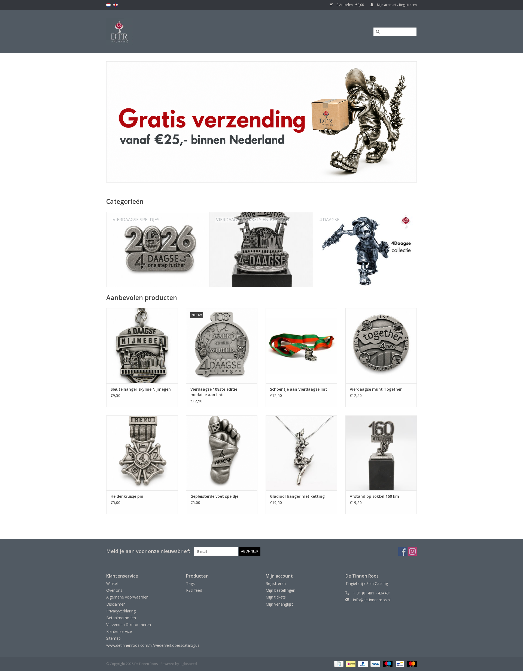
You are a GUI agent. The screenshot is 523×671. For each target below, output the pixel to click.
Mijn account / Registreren (396, 4)
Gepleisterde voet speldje (214, 496)
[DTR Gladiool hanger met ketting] (301, 452)
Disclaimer (115, 604)
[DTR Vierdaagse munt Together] (381, 345)
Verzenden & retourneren (128, 624)
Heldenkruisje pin (127, 496)
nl (108, 5)
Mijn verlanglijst (279, 604)
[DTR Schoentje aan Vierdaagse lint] (301, 345)
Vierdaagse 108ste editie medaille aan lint (213, 392)
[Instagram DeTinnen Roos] (412, 551)
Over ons (114, 590)
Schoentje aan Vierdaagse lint (298, 389)
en (115, 5)
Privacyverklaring (121, 611)
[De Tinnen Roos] (162, 31)
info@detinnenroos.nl (372, 599)
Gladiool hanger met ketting (297, 496)
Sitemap (113, 638)
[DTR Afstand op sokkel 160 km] (381, 452)
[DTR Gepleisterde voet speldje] (222, 452)
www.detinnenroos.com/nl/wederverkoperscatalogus (152, 645)
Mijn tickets (276, 597)
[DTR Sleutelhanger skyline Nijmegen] (142, 345)
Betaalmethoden (121, 617)
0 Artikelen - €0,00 (350, 4)
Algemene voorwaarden (127, 597)
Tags (190, 583)
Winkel (112, 583)
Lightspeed (188, 663)
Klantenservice (119, 631)
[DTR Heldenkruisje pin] (142, 452)
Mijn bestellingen (280, 590)
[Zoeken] (376, 32)
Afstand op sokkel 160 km (374, 496)
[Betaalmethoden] (338, 663)
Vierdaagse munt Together (376, 389)
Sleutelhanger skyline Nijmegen (141, 389)
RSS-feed (194, 590)
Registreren (276, 583)
